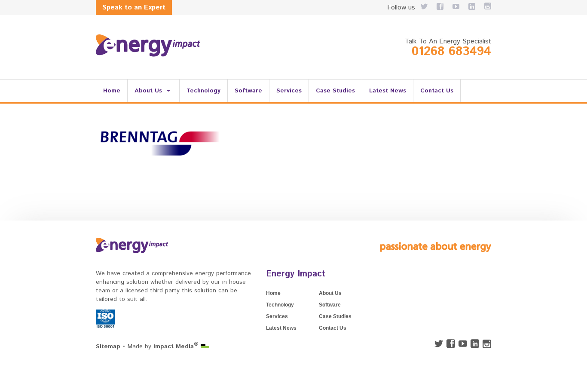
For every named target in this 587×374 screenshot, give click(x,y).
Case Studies (335, 90)
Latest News (387, 90)
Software (248, 90)
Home (111, 90)
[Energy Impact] (148, 45)
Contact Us (436, 90)
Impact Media (176, 346)
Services (289, 90)
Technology (203, 90)
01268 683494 (451, 51)
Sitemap (108, 346)
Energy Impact (295, 274)
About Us (148, 90)
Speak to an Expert (133, 7)
